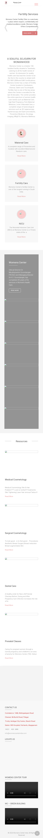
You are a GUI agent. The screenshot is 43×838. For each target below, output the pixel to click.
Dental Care (10, 586)
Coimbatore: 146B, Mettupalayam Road (19, 713)
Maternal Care (21, 142)
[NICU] (21, 214)
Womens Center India (20, 833)
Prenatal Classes (13, 641)
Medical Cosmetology (15, 479)
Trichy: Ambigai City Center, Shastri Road (20, 721)
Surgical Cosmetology (15, 533)
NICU (21, 223)
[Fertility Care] (21, 173)
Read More (30, 33)
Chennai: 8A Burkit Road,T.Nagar (17, 717)
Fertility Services (28, 14)
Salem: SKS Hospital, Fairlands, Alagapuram (21, 725)
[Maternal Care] (21, 133)
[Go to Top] (37, 833)
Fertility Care (21, 183)
